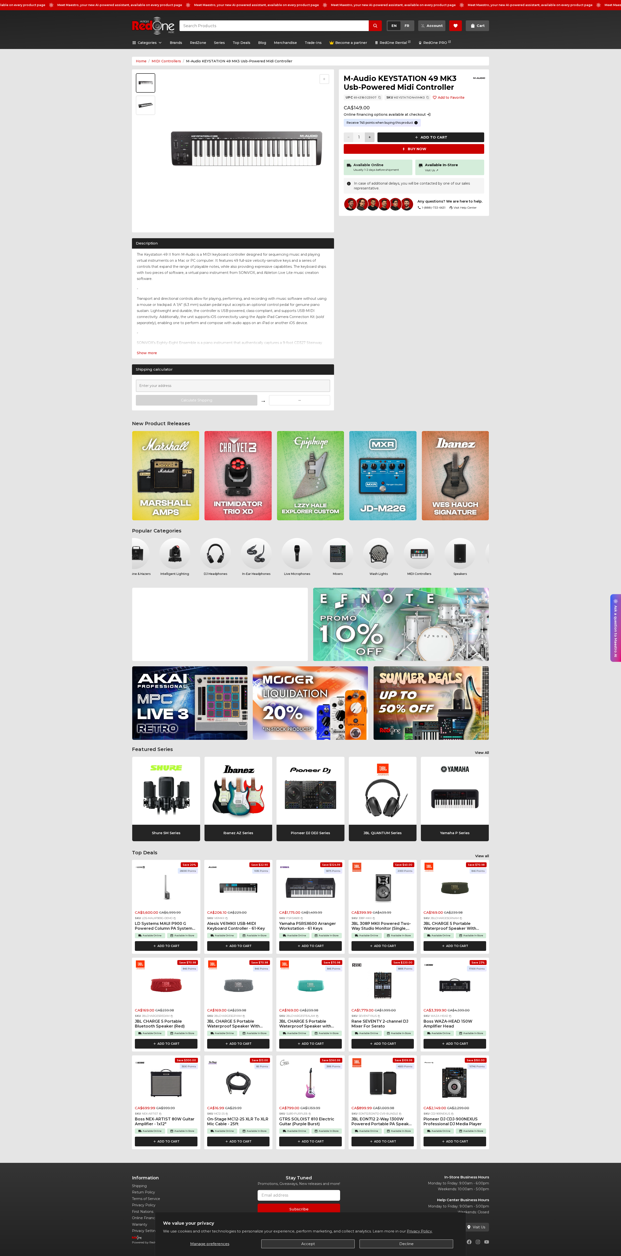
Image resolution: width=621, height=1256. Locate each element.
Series (219, 43)
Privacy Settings (146, 1231)
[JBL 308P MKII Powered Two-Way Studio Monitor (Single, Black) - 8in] (382, 889)
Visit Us (431, 170)
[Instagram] (477, 1242)
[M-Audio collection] (479, 78)
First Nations (142, 1211)
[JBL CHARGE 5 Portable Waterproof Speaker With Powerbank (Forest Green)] (455, 889)
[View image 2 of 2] (145, 105)
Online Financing (146, 1218)
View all (482, 856)
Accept (308, 1243)
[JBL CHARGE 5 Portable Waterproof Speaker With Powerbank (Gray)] (238, 987)
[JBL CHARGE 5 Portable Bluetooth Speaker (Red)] (166, 987)
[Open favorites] (455, 25)
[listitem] (165, 476)
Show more (147, 353)
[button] (174, 918)
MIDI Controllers (166, 61)
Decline (406, 1243)
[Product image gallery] (146, 222)
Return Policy (143, 1192)
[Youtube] (486, 1242)
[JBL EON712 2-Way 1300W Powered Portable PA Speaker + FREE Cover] (382, 1084)
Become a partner (351, 43)
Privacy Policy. (419, 1231)
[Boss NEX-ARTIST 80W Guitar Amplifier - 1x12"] (166, 1084)
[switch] (400, 25)
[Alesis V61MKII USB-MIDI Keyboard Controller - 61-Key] (238, 889)
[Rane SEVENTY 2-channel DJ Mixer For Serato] (382, 987)
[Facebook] (469, 1242)
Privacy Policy (143, 1205)
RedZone (198, 43)
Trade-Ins (313, 43)
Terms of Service (146, 1199)
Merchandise (285, 43)
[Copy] (379, 97)
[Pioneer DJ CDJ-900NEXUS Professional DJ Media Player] (455, 1084)
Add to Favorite (451, 97)
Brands (176, 43)
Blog (262, 43)
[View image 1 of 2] (145, 83)
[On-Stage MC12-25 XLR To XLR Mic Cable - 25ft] (238, 1084)
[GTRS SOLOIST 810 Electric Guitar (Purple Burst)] (310, 1084)
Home (141, 61)
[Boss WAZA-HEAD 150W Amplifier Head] (455, 987)
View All (482, 752)
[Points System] (416, 123)
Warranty (139, 1224)
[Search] (375, 25)
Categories (147, 43)
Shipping (139, 1186)
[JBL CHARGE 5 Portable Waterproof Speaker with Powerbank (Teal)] (310, 987)
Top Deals (241, 43)
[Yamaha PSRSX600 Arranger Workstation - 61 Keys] (310, 889)
